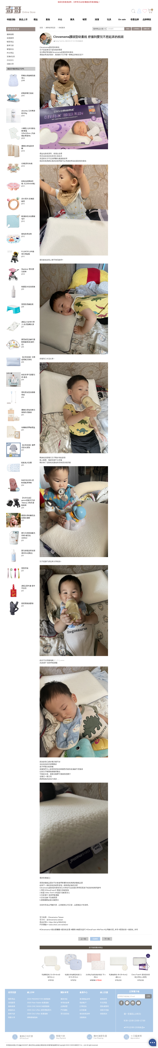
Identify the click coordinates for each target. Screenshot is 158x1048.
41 (23, 116)
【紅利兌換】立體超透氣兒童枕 (28, 358)
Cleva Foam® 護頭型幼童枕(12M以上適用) (140, 976)
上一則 (83, 939)
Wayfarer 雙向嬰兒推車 (27, 270)
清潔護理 (10, 38)
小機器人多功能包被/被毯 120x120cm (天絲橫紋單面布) (28, 132)
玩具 (109, 19)
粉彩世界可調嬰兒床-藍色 (28, 376)
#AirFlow (100, 930)
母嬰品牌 (134, 19)
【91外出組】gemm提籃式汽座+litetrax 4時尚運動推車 (28, 501)
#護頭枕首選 (65, 930)
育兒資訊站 (65, 1014)
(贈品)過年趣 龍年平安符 (28, 587)
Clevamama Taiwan (56, 917)
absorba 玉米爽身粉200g (28, 112)
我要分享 (146, 29)
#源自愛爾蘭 (55, 930)
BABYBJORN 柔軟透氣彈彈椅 (27, 481)
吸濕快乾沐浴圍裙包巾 (28, 217)
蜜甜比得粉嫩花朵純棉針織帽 (28, 516)
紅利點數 (83, 1010)
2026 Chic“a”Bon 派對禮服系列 (39, 1010)
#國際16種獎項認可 (78, 930)
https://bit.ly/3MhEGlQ (57, 922)
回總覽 (95, 939)
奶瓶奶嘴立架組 (27, 93)
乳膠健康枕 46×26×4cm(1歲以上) (118, 976)
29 (23, 138)
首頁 (41, 28)
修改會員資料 (85, 1014)
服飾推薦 (10, 34)
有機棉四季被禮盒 (28, 427)
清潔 (97, 19)
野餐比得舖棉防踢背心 (28, 77)
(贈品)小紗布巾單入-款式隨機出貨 (28, 323)
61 (23, 95)
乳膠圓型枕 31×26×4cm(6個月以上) (51, 976)
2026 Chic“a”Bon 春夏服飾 (37, 1014)
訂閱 (148, 996)
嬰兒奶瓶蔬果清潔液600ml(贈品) (28, 552)
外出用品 (10, 53)
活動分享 (10, 64)
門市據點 (64, 1010)
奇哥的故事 (65, 1003)
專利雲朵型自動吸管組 (28, 393)
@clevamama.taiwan (55, 920)
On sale (122, 19)
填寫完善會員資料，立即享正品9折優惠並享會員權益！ (79, 2)
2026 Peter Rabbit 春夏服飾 (38, 1003)
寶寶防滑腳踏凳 (27, 304)
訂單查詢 (83, 1006)
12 (23, 221)
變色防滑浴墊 (26, 234)
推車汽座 (10, 45)
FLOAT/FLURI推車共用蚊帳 (27, 252)
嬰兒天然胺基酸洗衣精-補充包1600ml (28, 535)
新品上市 (23, 19)
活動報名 (83, 1017)
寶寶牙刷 (24, 568)
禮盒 (36, 19)
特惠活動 (11, 19)
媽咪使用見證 (50, 28)
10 (23, 274)
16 (23, 151)
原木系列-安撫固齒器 (27, 200)
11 (23, 256)
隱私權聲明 (104, 1006)
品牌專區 (147, 19)
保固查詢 (103, 1014)
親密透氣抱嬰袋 (27, 603)
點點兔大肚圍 (26, 463)
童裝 (48, 19)
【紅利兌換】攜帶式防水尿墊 (28, 446)
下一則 (107, 939)
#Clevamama (45, 930)
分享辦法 (136, 29)
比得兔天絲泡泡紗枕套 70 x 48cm (96, 976)
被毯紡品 (10, 49)
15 (23, 186)
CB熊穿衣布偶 (26, 163)
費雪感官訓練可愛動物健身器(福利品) (28, 341)
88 (23, 80)
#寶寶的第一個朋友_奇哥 (128, 930)
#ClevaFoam (91, 930)
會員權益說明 (85, 999)
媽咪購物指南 (32, 1017)
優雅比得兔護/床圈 (27, 147)
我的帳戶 (83, 1003)
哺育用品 (10, 42)
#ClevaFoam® (50, 890)
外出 (60, 19)
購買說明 (103, 999)
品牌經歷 (64, 1006)
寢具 (72, 19)
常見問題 (103, 1003)
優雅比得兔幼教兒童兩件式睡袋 (28, 411)
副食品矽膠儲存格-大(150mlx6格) (28, 182)
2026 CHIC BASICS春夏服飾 (38, 1006)
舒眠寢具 (10, 60)
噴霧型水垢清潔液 (28, 287)
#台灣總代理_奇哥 (111, 930)
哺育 (85, 19)
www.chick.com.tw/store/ (58, 925)
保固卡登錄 (104, 1010)
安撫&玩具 (11, 56)
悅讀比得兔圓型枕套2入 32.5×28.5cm (73, 976)
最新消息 (64, 999)
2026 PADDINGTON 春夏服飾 (38, 999)
